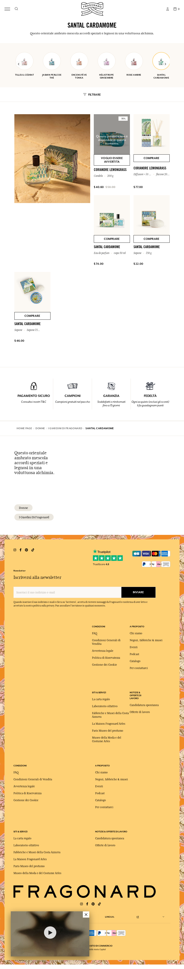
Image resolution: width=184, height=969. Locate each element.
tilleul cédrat (24, 74)
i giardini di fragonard (34, 517)
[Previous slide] (19, 64)
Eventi (134, 647)
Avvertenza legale (102, 650)
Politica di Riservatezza (106, 657)
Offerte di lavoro (140, 712)
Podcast (134, 654)
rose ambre (134, 74)
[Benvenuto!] (92, 8)
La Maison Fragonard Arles (108, 723)
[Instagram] (81, 904)
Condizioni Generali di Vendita (32, 779)
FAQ (94, 633)
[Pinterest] (93, 904)
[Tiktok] (99, 904)
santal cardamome (161, 76)
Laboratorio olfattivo (105, 706)
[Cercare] (16, 9)
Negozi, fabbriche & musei (146, 640)
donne (23, 508)
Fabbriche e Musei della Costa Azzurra (36, 852)
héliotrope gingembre (106, 76)
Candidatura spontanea (144, 705)
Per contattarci (139, 668)
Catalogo (135, 661)
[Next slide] (165, 64)
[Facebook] (87, 904)
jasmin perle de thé (52, 76)
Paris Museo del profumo (107, 730)
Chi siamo (136, 633)
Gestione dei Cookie (104, 664)
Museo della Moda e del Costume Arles (37, 873)
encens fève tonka (79, 76)
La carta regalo (101, 699)
